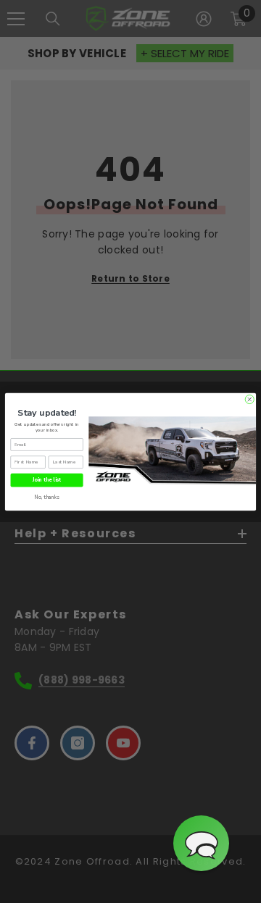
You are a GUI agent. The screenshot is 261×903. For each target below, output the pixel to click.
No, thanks (47, 496)
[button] (201, 843)
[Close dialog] (249, 399)
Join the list (47, 479)
